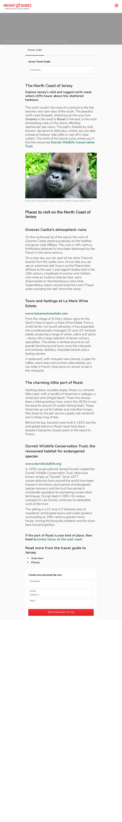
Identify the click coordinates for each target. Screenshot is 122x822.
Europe (34, 41)
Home (8, 41)
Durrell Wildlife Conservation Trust (60, 144)
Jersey (44, 41)
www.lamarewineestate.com (46, 313)
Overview (37, 558)
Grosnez (31, 119)
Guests (33, 591)
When (32, 601)
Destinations (21, 41)
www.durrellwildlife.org (43, 464)
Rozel (61, 119)
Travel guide (35, 50)
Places (35, 562)
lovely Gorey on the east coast (59, 539)
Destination (35, 581)
